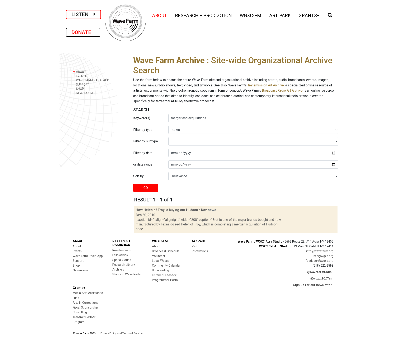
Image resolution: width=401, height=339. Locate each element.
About (77, 246)
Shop (76, 265)
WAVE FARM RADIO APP (92, 80)
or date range (142, 164)
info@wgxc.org (323, 256)
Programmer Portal (165, 280)
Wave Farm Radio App (88, 256)
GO (145, 188)
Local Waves (160, 261)
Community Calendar (166, 265)
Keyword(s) (141, 118)
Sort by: (138, 176)
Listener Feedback (164, 275)
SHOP (79, 89)
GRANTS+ (309, 15)
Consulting (80, 312)
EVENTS (81, 76)
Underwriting (160, 270)
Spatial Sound (121, 260)
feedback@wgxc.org (319, 261)
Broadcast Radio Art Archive (282, 90)
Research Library (123, 265)
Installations (200, 251)
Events (77, 251)
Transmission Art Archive (265, 85)
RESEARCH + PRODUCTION (203, 15)
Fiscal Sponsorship (85, 307)
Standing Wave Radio (126, 274)
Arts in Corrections (85, 303)
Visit (194, 246)
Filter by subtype (145, 141)
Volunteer (158, 256)
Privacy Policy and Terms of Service (121, 333)
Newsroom (80, 270)
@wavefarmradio (319, 272)
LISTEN (82, 14)
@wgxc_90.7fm (321, 278)
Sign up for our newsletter (312, 285)
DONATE (83, 32)
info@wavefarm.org (319, 251)
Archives (118, 269)
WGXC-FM (251, 15)
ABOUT (160, 15)
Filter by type (142, 130)
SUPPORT (82, 84)
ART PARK (280, 15)
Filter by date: (143, 153)
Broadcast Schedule (165, 251)
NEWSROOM (84, 93)
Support (78, 261)
